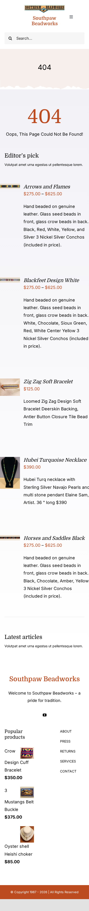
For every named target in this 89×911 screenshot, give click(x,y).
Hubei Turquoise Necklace (54, 460)
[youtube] (45, 715)
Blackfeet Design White (51, 280)
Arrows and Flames (46, 187)
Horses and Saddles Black (54, 538)
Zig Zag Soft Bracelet (47, 381)
